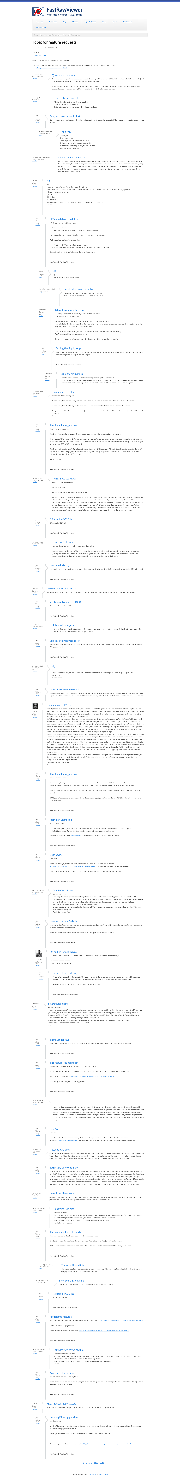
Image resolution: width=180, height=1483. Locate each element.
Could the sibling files (72, 374)
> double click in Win (62, 542)
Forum (114, 22)
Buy (64, 22)
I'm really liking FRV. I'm (59, 705)
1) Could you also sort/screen (69, 310)
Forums (42, 35)
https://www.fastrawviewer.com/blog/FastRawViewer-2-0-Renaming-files (104, 1331)
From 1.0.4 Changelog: (61, 819)
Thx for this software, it (66, 98)
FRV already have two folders (64, 219)
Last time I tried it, (59, 565)
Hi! (48, 180)
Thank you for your (59, 1039)
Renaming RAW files (64, 1209)
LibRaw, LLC (92, 1474)
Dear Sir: (54, 1129)
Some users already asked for (64, 640)
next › (96, 1463)
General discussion (54, 35)
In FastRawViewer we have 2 (64, 689)
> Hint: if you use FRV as (64, 478)
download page (76, 836)
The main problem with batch (65, 1232)
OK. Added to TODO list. (61, 519)
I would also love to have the (78, 289)
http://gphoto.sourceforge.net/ (66, 1140)
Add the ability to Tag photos (61, 588)
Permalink (34, 78)
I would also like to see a (61, 1193)
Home (36, 35)
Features (39, 22)
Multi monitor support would (61, 1403)
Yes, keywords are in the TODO (65, 602)
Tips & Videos (90, 22)
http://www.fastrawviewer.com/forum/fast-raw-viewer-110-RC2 (92, 1076)
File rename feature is (61, 1316)
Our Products (41, 27)
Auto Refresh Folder (63, 890)
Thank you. (65, 131)
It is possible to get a (63, 625)
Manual (75, 22)
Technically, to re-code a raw (64, 1167)
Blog (104, 22)
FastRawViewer (64, 9)
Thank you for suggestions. (63, 425)
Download (53, 22)
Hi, (53, 666)
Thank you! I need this (72, 1265)
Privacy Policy (103, 1474)
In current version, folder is (63, 921)
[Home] (39, 12)
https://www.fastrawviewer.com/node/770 (51, 68)
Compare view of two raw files (69, 1350)
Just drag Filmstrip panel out (64, 1417)
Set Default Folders (58, 1003)
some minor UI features (64, 392)
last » (102, 1463)
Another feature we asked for (65, 1373)
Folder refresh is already (65, 973)
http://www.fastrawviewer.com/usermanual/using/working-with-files (73, 866)
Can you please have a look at (65, 116)
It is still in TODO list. (63, 1293)
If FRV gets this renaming (71, 1280)
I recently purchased (59, 1149)
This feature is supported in (64, 1062)
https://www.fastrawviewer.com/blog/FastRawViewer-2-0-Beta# (121, 1320)
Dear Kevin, (56, 855)
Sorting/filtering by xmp (68, 348)
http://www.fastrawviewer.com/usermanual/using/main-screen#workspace (109, 1444)
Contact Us (127, 22)
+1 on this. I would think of (64, 952)
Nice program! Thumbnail (71, 157)
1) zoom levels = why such (65, 75)
